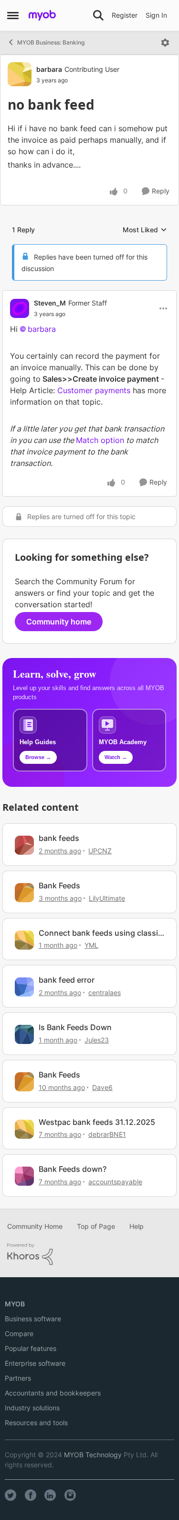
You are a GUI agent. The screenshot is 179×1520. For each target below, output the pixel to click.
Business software (33, 1319)
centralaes (104, 992)
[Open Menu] (165, 42)
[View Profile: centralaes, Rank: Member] (24, 987)
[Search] (98, 15)
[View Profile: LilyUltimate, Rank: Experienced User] (24, 892)
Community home (58, 621)
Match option (100, 440)
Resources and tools (36, 1422)
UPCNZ (100, 851)
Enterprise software (35, 1363)
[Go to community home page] (42, 15)
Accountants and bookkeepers (53, 1393)
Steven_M (50, 303)
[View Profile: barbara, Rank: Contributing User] (20, 74)
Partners (18, 1378)
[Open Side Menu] (12, 15)
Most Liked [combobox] (145, 230)
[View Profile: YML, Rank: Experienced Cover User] (24, 940)
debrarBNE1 (107, 1134)
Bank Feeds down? (72, 1169)
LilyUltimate (107, 898)
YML (91, 945)
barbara (49, 69)
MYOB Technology (93, 1455)
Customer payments (93, 390)
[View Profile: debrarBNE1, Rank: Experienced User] (24, 1129)
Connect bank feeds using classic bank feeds (100, 933)
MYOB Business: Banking (50, 42)
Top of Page (96, 1226)
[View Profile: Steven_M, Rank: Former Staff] (19, 308)
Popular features (30, 1348)
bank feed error (67, 980)
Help (136, 1226)
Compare (19, 1333)
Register (124, 15)
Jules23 (96, 1040)
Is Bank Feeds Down (75, 1027)
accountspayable (115, 1182)
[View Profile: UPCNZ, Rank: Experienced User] (24, 845)
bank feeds (59, 838)
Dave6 (102, 1087)
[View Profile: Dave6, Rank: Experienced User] (24, 1081)
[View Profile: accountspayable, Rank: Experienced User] (24, 1176)
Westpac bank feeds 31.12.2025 (97, 1122)
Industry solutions (32, 1408)
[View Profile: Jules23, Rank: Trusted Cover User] (24, 1034)
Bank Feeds (59, 885)
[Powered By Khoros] (89, 1254)
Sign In (156, 15)
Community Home (35, 1226)
